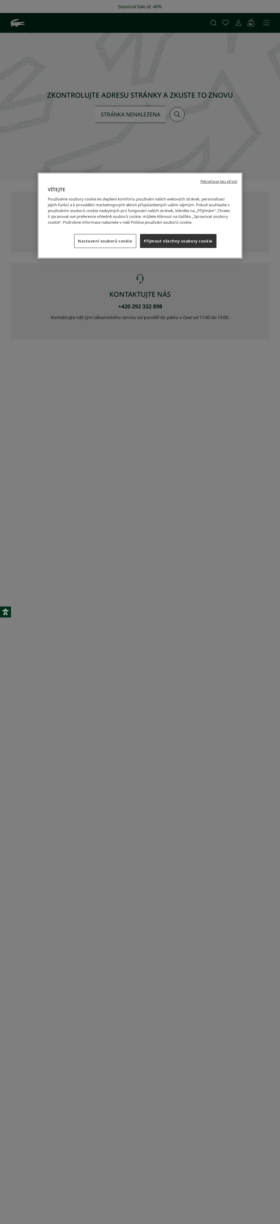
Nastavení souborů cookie (105, 241)
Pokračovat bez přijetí (218, 181)
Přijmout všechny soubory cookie (178, 241)
